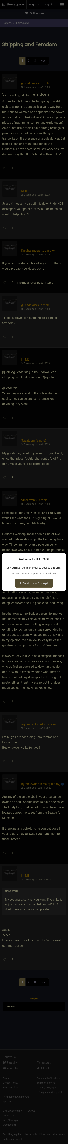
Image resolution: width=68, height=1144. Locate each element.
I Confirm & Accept (34, 583)
